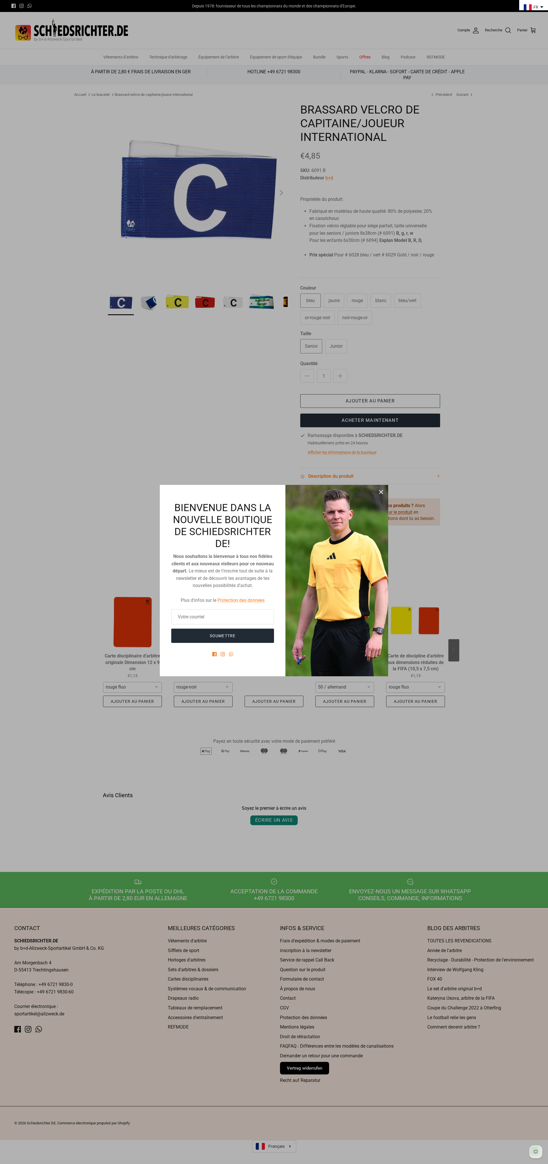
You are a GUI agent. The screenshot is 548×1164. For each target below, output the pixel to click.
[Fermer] (381, 492)
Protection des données (241, 600)
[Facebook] (214, 654)
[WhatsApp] (231, 654)
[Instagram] (223, 654)
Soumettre (222, 635)
